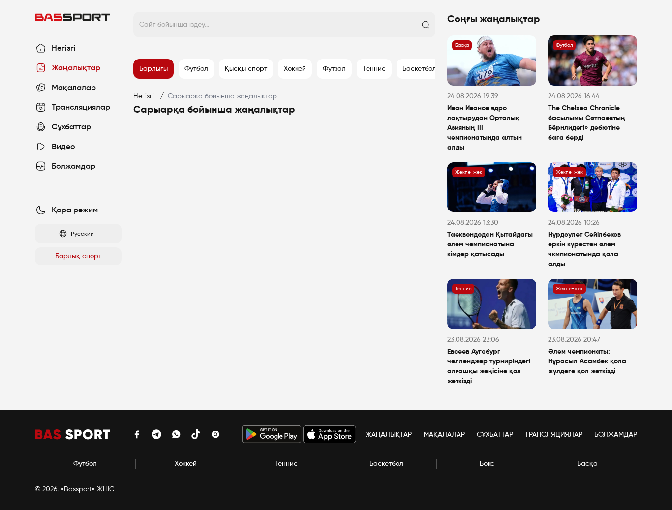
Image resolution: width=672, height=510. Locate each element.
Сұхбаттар (495, 434)
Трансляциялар (553, 434)
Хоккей (186, 463)
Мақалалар (444, 434)
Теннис (286, 463)
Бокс (487, 463)
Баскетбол (386, 463)
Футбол (85, 463)
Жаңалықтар (389, 434)
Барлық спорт (78, 256)
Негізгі (143, 96)
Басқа (587, 463)
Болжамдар (615, 434)
